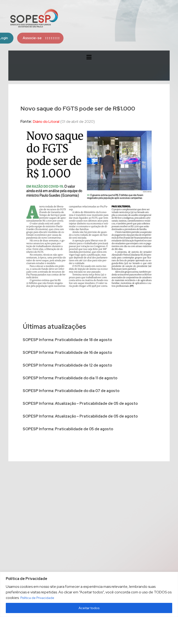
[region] (89, 594)
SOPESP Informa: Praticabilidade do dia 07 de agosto (71, 390)
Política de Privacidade (37, 598)
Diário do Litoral (46, 121)
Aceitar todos (89, 608)
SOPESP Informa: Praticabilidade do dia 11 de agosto (70, 378)
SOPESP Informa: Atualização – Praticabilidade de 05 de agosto (80, 403)
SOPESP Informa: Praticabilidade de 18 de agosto (67, 339)
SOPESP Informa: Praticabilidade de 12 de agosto (67, 365)
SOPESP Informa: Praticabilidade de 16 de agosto (67, 352)
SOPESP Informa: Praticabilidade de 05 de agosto (68, 429)
